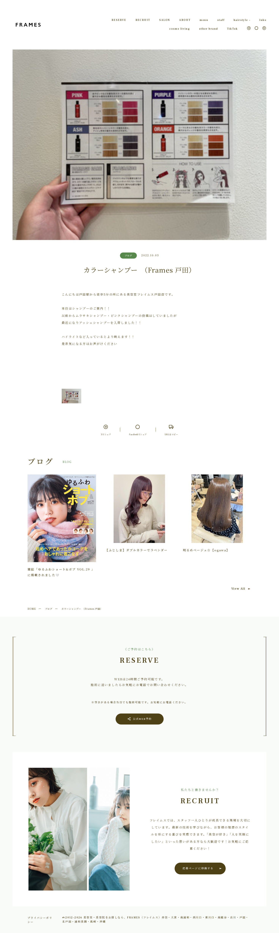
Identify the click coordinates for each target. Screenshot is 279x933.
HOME (32, 608)
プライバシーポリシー (40, 920)
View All (238, 589)
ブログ (48, 608)
